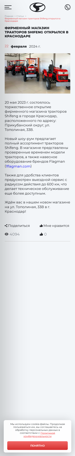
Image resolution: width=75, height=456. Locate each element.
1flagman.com (18, 166)
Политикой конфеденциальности (39, 434)
